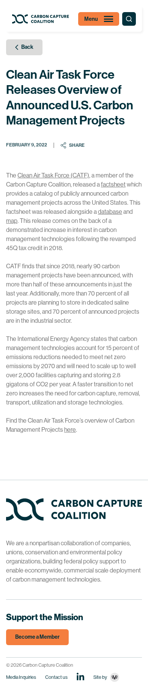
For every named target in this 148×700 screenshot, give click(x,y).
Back (27, 47)
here (70, 429)
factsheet (113, 184)
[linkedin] (80, 676)
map (11, 220)
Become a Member (37, 637)
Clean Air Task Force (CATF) (53, 175)
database (110, 211)
